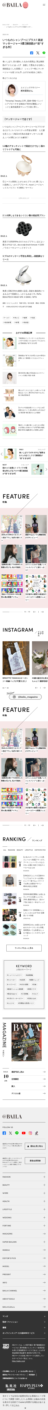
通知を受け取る (36, 1146)
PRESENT (7, 1274)
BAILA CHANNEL (10, 1290)
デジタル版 (16, 1093)
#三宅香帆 (24, 994)
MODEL (6, 1266)
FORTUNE (7, 1225)
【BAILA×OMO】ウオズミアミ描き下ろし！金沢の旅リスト (11, 537)
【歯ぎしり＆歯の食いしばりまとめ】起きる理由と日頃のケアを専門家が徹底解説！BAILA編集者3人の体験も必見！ (31, 427)
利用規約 (32, 1375)
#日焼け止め (31, 998)
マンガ (5, 1316)
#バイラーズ (11, 984)
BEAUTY (6, 1185)
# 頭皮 (33, 318)
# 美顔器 (26, 322)
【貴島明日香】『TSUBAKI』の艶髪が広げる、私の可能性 (11, 566)
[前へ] (36, 688)
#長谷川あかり (12, 994)
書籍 (4, 1327)
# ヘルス (7, 318)
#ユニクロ (10, 1003)
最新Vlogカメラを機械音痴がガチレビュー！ (35, 536)
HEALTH (6, 1201)
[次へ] (44, 688)
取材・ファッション (10, 1322)
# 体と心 (16, 318)
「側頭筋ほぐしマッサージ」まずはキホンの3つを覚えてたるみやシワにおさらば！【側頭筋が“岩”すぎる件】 (31, 340)
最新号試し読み (18, 1072)
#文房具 (22, 980)
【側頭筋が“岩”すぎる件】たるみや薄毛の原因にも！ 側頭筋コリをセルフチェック (31, 358)
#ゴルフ (35, 994)
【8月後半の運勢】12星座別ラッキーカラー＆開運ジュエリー (35, 597)
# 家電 (17, 322)
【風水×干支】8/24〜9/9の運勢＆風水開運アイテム (11, 595)
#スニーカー (11, 980)
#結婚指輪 (29, 975)
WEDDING (7, 1217)
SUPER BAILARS (10, 1242)
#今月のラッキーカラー (15, 998)
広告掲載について (9, 1371)
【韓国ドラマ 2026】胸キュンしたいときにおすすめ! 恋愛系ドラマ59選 (33, 913)
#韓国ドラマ (31, 989)
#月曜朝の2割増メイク (26, 1003)
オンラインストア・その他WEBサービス (19, 1333)
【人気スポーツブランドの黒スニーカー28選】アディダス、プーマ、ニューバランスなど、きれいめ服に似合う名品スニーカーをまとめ (34, 862)
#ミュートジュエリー (14, 975)
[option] (24, 559)
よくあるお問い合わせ (25, 1371)
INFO (5, 1282)
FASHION (7, 1177)
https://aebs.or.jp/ (18, 1361)
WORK (5, 1193)
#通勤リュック (34, 980)
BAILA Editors (9, 1307)
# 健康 (25, 318)
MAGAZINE (8, 1233)
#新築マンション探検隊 (15, 989)
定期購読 (15, 1079)
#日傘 (34, 984)
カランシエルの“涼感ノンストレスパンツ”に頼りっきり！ (35, 567)
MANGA (6, 1250)
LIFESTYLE (7, 1209)
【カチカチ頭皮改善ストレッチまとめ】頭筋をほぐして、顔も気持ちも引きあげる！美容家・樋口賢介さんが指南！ (31, 410)
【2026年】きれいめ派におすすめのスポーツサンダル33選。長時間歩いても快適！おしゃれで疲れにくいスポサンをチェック (34, 930)
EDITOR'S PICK (9, 1258)
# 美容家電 (7, 322)
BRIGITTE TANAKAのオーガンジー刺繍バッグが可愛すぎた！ (15, 679)
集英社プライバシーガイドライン (14, 1375)
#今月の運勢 (24, 984)
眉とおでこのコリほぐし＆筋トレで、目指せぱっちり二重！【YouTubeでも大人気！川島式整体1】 (31, 392)
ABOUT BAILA (9, 1299)
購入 (13, 1086)
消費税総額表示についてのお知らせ (15, 1378)
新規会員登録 (35, 1161)
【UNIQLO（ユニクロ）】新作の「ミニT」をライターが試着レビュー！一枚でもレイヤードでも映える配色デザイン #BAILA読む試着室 (34, 881)
